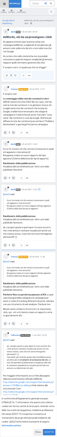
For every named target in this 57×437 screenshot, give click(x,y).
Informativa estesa (11, 425)
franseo (14, 89)
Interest (11, 12)
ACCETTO (49, 432)
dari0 (13, 32)
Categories (21, 12)
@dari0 (6, 194)
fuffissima (15, 335)
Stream (4, 12)
